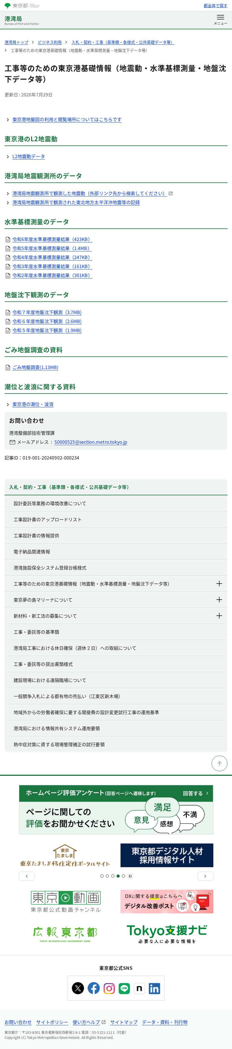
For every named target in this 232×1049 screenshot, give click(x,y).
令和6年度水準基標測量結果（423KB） (52, 239)
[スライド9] (123, 876)
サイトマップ (124, 1022)
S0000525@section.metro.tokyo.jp (90, 441)
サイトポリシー (52, 1022)
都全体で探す (215, 5)
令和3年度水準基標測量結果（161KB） (52, 266)
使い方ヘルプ (86, 1022)
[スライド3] (107, 876)
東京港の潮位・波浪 (32, 404)
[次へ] (205, 876)
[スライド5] (112, 876)
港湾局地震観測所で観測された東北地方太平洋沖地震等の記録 (76, 202)
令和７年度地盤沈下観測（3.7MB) (46, 312)
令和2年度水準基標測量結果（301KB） (52, 275)
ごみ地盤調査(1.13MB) (35, 367)
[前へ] (27, 876)
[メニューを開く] (220, 20)
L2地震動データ (28, 156)
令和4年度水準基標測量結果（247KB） (52, 257)
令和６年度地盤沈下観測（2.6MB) (46, 321)
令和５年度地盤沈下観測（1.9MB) (46, 330)
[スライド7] (118, 876)
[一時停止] (130, 876)
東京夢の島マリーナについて (43, 599)
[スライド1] (102, 876)
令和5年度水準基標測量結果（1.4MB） (52, 248)
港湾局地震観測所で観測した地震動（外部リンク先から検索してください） (89, 193)
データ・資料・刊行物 (165, 1022)
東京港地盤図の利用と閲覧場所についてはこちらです (67, 119)
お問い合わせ (18, 1022)
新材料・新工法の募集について (45, 615)
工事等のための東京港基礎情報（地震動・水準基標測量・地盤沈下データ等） (93, 583)
